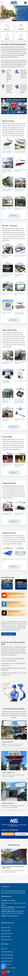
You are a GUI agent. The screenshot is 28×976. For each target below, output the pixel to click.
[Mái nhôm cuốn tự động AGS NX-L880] (20, 305)
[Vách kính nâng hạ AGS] (20, 286)
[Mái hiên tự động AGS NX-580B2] (20, 162)
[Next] (26, 461)
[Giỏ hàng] (25, 2)
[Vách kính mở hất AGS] (7, 305)
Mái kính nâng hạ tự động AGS (7, 275)
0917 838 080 (11, 900)
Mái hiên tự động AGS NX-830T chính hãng (20, 151)
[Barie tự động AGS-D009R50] (20, 457)
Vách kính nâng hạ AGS (19, 294)
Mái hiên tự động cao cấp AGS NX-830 (7, 151)
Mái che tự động (5, 927)
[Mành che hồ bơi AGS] (20, 551)
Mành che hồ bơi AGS (20, 559)
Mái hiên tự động (5, 930)
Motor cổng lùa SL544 (20, 380)
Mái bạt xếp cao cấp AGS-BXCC (20, 208)
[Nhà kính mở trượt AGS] (7, 286)
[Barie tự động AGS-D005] (7, 457)
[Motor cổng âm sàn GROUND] (7, 411)
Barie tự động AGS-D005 (7, 465)
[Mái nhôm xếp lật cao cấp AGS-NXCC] (20, 182)
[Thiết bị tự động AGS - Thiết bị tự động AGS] (14, 2)
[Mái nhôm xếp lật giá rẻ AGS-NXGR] (7, 182)
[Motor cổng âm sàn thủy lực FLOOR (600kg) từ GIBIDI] (20, 392)
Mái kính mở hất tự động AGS (7, 256)
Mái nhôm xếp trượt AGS (7, 208)
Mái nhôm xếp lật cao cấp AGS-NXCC (20, 190)
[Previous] (2, 461)
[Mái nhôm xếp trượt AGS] (7, 200)
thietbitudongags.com (13, 916)
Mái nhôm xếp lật (6, 936)
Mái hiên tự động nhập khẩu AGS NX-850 (7, 171)
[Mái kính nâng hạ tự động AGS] (7, 267)
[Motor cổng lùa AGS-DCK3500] (20, 354)
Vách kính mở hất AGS (6, 313)
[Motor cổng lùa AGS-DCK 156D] (7, 354)
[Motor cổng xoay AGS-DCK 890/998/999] (7, 392)
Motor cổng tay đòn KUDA (19, 420)
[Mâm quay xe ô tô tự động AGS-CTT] (20, 506)
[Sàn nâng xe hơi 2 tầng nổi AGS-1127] (7, 506)
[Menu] (2, 3)
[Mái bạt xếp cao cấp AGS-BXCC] (20, 200)
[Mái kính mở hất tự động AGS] (7, 248)
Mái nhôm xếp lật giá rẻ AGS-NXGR (7, 190)
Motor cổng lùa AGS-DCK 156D (7, 362)
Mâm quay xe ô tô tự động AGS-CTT (20, 514)
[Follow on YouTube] (8, 972)
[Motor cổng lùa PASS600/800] (7, 373)
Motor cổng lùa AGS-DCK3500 (20, 362)
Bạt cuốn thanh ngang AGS (7, 559)
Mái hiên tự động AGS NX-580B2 (20, 170)
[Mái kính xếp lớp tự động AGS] (20, 267)
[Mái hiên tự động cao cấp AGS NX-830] (7, 143)
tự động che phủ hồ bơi (14, 539)
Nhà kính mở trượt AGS (6, 294)
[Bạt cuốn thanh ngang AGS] (7, 551)
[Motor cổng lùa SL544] (20, 373)
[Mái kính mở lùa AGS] (20, 248)
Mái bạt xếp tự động (6, 933)
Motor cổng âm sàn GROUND (7, 420)
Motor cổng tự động (6, 939)
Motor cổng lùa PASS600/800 (6, 381)
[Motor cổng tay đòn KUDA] (20, 411)
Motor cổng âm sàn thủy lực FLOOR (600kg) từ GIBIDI (19, 401)
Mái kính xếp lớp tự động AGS (19, 275)
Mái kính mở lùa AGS (20, 255)
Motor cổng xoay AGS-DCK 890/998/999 (6, 401)
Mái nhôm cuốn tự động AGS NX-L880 (19, 313)
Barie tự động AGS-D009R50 (19, 465)
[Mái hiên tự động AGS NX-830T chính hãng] (20, 143)
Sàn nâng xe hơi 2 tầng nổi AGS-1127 (7, 514)
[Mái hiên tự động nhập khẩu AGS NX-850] (7, 162)
